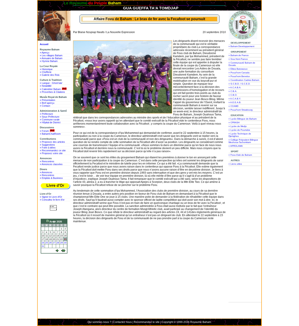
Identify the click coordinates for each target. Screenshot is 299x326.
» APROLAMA (236, 146)
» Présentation (47, 100)
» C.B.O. (233, 95)
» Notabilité (45, 86)
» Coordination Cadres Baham (244, 80)
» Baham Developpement (241, 46)
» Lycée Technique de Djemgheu (240, 134)
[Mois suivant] (63, 251)
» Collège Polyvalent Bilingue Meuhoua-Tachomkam (243, 141)
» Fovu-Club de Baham (240, 155)
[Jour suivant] (57, 251)
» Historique (46, 69)
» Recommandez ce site (53, 150)
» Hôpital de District (50, 122)
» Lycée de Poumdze (239, 130)
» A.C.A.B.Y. (235, 98)
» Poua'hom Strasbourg (241, 110)
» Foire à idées (48, 147)
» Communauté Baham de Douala (242, 64)
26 (50, 242)
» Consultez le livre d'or (52, 199)
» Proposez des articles (52, 142)
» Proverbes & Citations (52, 92)
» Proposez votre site (51, 153)
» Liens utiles (235, 164)
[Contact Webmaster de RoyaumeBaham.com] (54, 213)
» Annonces (46, 172)
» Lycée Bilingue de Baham (243, 119)
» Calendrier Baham (50, 89)
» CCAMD (233, 106)
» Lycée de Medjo (238, 126)
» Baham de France (239, 55)
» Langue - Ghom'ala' (51, 83)
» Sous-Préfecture (49, 116)
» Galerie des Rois (50, 75)
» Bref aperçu (47, 103)
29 (61, 242)
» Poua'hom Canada (239, 72)
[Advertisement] (55, 271)
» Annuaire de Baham (51, 58)
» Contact (45, 105)
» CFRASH (234, 122)
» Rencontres (47, 161)
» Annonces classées (51, 164)
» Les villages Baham (51, 55)
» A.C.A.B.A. (235, 87)
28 (57, 242)
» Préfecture (46, 114)
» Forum (44, 131)
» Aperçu (44, 52)
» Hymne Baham (49, 61)
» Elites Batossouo (238, 69)
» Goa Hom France (238, 59)
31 (43, 246)
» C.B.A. (233, 91)
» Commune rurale (50, 119)
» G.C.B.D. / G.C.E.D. (239, 84)
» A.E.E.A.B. (235, 102)
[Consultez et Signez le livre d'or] (55, 186)
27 (54, 242)
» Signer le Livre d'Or (51, 197)
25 (46, 242)
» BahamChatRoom (50, 133)
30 (65, 242)
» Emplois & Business (51, 178)
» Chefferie (45, 72)
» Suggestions (47, 144)
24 (43, 242)
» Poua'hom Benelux (239, 76)
